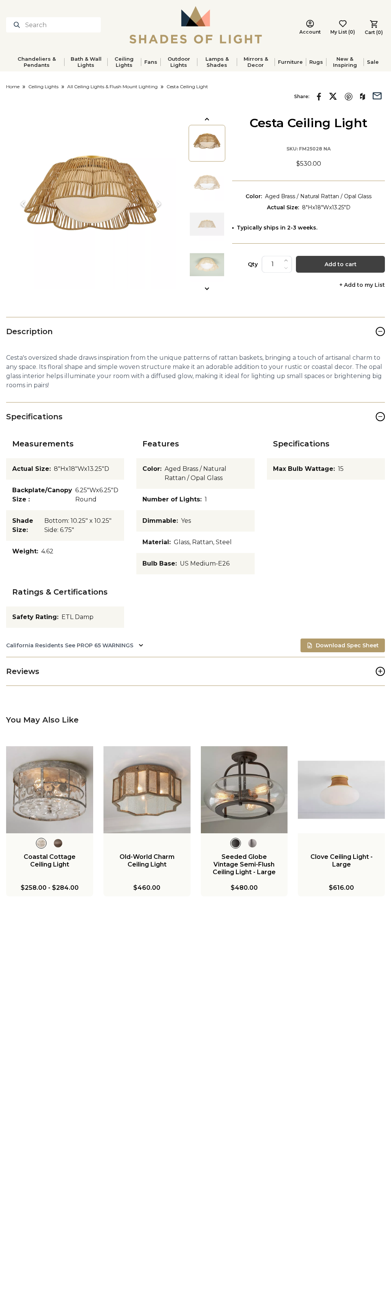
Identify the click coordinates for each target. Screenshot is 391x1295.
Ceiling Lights (124, 62)
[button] (91, 204)
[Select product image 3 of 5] (207, 224)
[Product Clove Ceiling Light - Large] (341, 789)
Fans (150, 62)
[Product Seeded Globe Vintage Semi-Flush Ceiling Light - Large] (244, 789)
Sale (373, 62)
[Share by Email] (377, 95)
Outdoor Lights (179, 62)
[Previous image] (23, 204)
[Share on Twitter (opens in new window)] (333, 96)
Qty (253, 264)
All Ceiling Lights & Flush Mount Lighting (112, 86)
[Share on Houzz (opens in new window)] (362, 96)
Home (12, 86)
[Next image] (159, 204)
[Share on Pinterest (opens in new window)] (348, 96)
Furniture (290, 62)
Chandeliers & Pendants (37, 62)
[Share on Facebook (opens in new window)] (319, 96)
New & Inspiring (345, 62)
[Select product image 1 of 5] (207, 143)
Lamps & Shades (217, 62)
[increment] (286, 260)
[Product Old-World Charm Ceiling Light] (147, 789)
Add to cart (341, 264)
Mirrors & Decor (256, 62)
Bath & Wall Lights (86, 62)
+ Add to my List (362, 285)
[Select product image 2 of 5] (207, 184)
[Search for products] (18, 24)
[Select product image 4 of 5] (207, 264)
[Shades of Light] (195, 25)
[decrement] (286, 268)
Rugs (316, 62)
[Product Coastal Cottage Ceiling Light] (49, 789)
